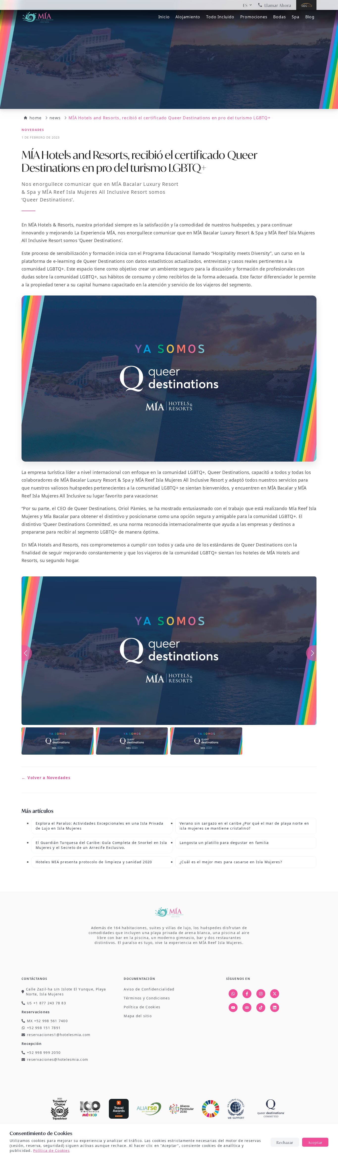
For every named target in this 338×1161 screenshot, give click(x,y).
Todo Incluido (220, 17)
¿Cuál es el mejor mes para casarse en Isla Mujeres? (231, 862)
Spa (295, 17)
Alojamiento (187, 17)
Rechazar (285, 1142)
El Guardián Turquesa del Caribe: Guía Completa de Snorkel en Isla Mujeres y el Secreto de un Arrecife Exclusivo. (101, 845)
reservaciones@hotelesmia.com (57, 1059)
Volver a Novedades (46, 777)
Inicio (164, 17)
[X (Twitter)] (274, 993)
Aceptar (315, 1142)
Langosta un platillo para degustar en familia (224, 842)
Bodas (279, 17)
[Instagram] (260, 993)
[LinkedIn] (274, 1007)
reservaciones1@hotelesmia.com (58, 1034)
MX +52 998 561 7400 (47, 1020)
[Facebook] (246, 993)
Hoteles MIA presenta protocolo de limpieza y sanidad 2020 (94, 862)
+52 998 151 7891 (44, 1027)
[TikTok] (260, 1007)
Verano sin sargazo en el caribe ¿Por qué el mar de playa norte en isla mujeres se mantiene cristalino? (244, 826)
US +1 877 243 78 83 (46, 1003)
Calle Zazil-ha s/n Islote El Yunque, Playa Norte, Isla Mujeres (66, 991)
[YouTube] (233, 1007)
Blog (309, 17)
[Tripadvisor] (246, 1007)
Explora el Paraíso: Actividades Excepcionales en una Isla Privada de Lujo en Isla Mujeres (99, 826)
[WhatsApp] (233, 993)
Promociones (253, 17)
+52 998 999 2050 (44, 1052)
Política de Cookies (51, 1150)
